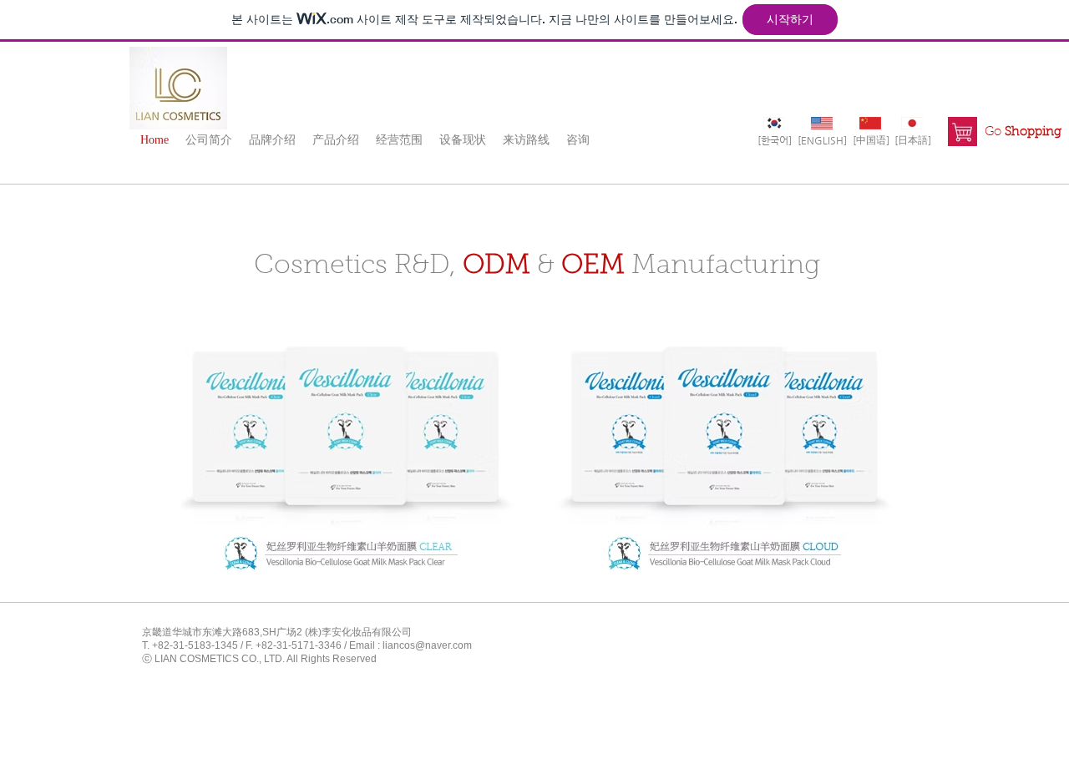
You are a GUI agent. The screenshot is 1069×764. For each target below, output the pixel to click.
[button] (209, 139)
